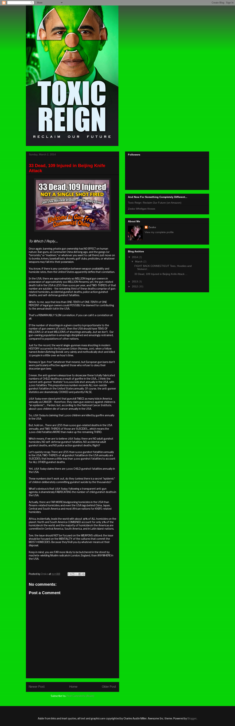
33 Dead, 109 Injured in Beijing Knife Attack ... (160, 274)
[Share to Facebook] (80, 574)
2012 (135, 286)
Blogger (192, 718)
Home (73, 686)
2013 (135, 281)
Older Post (109, 686)
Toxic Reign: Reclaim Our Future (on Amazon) (154, 202)
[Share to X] (76, 574)
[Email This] (69, 574)
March (139, 261)
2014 (135, 257)
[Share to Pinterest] (83, 574)
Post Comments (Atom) (80, 696)
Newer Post (37, 686)
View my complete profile (159, 232)
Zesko (152, 227)
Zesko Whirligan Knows (141, 208)
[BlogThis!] (73, 574)
